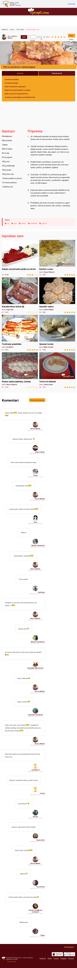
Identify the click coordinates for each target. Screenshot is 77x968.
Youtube (56, 958)
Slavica (35, 816)
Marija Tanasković (38, 545)
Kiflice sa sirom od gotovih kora (16, 94)
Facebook (43, 958)
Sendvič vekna (57, 295)
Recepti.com (38, 11)
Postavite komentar (37, 400)
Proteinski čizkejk (11, 83)
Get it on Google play (69, 954)
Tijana (42, 935)
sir (8, 223)
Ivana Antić (41, 840)
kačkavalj (34, 223)
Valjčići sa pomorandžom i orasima (17, 90)
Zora (35, 522)
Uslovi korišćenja (27, 957)
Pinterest (71, 958)
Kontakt (15, 959)
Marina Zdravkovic (38, 642)
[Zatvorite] (1, 3)
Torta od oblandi (57, 370)
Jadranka (41, 592)
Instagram (63, 958)
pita (15, 223)
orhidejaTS (35, 770)
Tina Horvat (40, 887)
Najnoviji (20, 73)
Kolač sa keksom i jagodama (15, 86)
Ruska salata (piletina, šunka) (20, 370)
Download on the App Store (57, 954)
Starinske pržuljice (12, 79)
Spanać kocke (57, 333)
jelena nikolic (40, 452)
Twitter (49, 958)
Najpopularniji (57, 73)
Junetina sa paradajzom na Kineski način (20, 97)
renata (42, 793)
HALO (14, 961)
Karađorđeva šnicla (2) (20, 295)
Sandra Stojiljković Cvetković (35, 911)
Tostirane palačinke (20, 333)
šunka (24, 223)
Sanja (35, 475)
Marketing (9, 959)
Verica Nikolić (12, 37)
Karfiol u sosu (57, 258)
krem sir (44, 223)
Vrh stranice (69, 947)
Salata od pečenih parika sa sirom (20, 258)
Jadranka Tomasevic (35, 715)
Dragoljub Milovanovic (35, 668)
